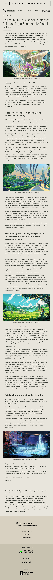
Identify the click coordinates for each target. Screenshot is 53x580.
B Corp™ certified (21, 86)
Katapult (22, 337)
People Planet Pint (33, 355)
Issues (20, 10)
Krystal (8, 83)
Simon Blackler (7, 30)
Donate (37, 10)
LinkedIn (22, 511)
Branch (10, 10)
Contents (8, 15)
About (29, 10)
